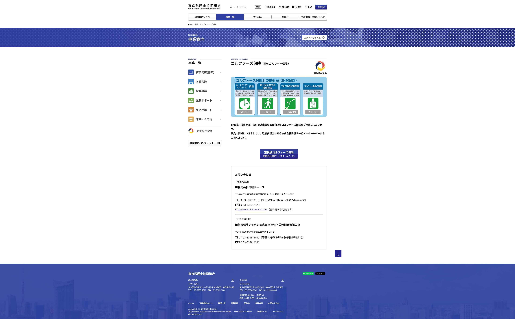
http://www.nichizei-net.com (251, 209)
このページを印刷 (312, 37)
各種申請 (259, 303)
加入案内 (285, 7)
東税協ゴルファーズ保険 (279, 153)
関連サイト (262, 311)
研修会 (285, 17)
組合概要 (271, 7)
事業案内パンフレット (202, 143)
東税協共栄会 (204, 131)
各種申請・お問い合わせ (313, 17)
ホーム (191, 303)
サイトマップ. (278, 311)
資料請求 (321, 7)
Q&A (310, 7)
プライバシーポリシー (242, 311)
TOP (338, 255)
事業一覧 (230, 17)
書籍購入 (257, 17)
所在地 (298, 7)
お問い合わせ (273, 303)
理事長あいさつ (202, 17)
